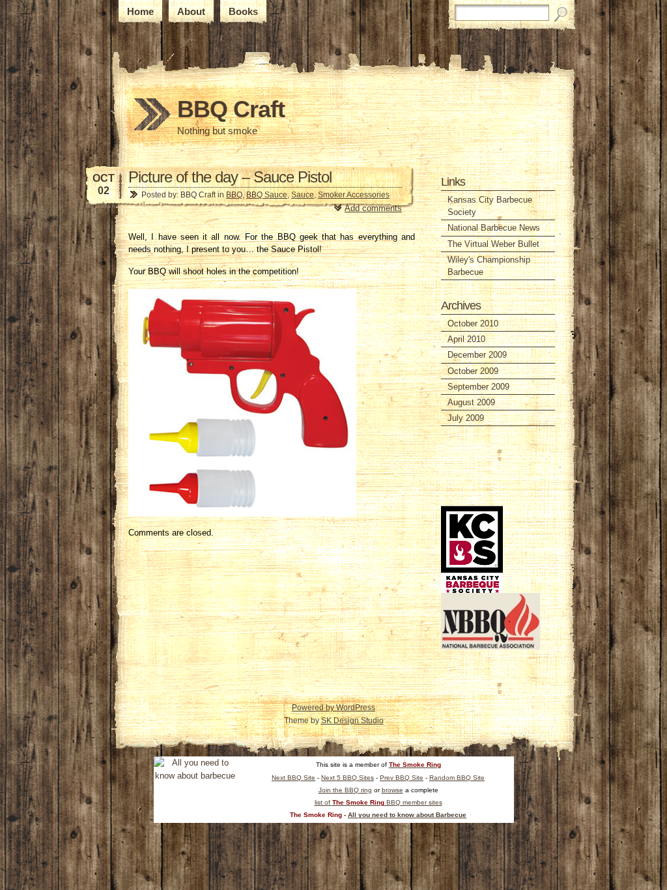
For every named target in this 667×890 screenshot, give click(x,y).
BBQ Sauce (266, 194)
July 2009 (465, 418)
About (191, 11)
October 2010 (472, 323)
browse (392, 790)
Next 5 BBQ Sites (347, 777)
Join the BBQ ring (345, 790)
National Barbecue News (493, 228)
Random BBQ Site (457, 777)
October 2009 (472, 371)
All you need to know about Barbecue (407, 814)
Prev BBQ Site (401, 777)
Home (140, 11)
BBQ (234, 194)
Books (243, 11)
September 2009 (478, 387)
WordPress (355, 707)
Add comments (373, 208)
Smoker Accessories (354, 194)
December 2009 (477, 355)
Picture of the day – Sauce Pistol (230, 177)
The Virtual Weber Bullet (493, 244)
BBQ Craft (231, 109)
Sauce (302, 194)
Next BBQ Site (293, 777)
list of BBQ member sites (378, 802)
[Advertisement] (480, 466)
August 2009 (471, 402)
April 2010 (466, 339)
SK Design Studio (352, 720)
